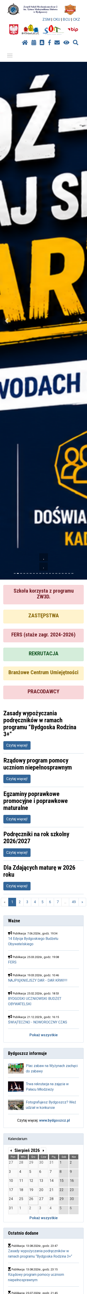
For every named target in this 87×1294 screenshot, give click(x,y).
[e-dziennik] (42, 43)
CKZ (76, 19)
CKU (56, 19)
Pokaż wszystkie (43, 1035)
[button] (6, 320)
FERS (12, 962)
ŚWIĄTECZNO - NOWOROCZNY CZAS (37, 1022)
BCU (66, 19)
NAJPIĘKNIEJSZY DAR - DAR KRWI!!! (37, 980)
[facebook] (49, 43)
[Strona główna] (25, 43)
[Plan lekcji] (34, 43)
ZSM (46, 19)
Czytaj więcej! (17, 745)
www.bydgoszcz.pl (54, 1120)
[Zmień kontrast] (66, 43)
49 (74, 902)
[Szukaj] (75, 43)
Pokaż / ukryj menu (10, 55)
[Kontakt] (57, 43)
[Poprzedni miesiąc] (11, 1150)
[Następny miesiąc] (43, 1150)
